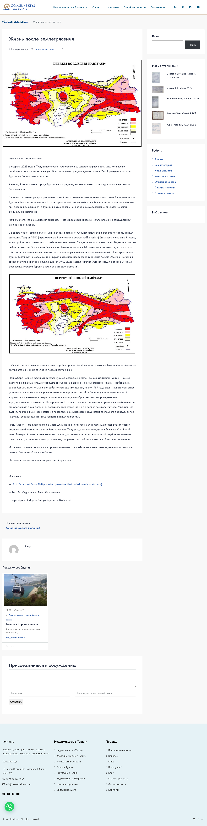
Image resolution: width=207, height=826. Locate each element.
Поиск (156, 36)
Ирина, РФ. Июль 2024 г (180, 88)
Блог (111, 773)
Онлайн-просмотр (135, 7)
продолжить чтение (15, 637)
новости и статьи (45, 49)
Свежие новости (165, 187)
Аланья (12, 615)
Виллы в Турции (65, 767)
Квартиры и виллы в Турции (71, 756)
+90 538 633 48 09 (15, 778)
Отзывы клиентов (165, 182)
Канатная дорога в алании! (22, 624)
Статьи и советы (164, 193)
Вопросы (113, 756)
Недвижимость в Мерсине (71, 778)
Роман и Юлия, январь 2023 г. (183, 98)
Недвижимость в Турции (68, 7)
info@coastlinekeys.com (18, 784)
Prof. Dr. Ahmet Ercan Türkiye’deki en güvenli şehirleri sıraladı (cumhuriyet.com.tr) (57, 484)
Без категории (163, 165)
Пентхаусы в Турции (67, 773)
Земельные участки (67, 784)
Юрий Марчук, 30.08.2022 (181, 124)
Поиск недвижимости (119, 750)
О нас (96, 7)
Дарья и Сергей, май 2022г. (182, 113)
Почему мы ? (115, 767)
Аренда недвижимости (69, 761)
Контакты (113, 7)
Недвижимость (164, 170)
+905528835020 (15, 21)
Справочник (158, 7)
